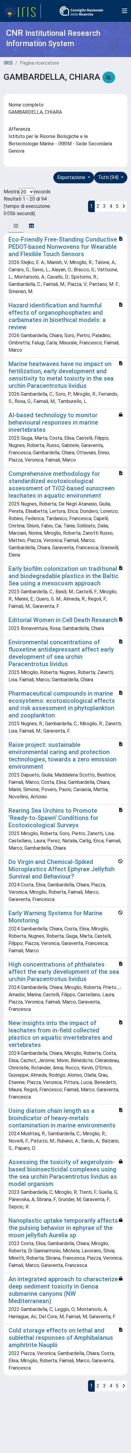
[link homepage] (22, 11)
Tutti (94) (109, 177)
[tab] (16, 226)
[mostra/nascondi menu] (124, 11)
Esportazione (72, 177)
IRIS (8, 63)
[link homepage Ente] (81, 11)
